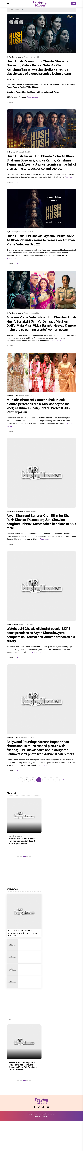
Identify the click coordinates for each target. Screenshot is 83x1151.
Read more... (32, 97)
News (9, 1019)
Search (17, 10)
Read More (11, 102)
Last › (63, 780)
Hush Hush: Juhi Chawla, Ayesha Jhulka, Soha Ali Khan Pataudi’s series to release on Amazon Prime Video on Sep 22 (41, 240)
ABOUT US (37, 1116)
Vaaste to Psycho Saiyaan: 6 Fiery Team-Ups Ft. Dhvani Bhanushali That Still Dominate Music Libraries (23, 1066)
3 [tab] (24, 856)
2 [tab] (21, 856)
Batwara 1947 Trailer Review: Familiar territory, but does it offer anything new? (22, 841)
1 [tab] (18, 856)
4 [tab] (27, 856)
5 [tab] (30, 856)
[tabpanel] (24, 822)
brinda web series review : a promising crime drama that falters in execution (24, 933)
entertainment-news (15, 836)
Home (11, 10)
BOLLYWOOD (12, 889)
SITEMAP (45, 1116)
